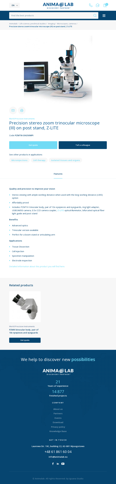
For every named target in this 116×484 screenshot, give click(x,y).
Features (58, 173)
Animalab (13, 23)
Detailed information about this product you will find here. (37, 266)
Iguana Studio (76, 478)
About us (58, 409)
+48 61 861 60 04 (58, 451)
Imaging (51, 23)
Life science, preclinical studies (33, 23)
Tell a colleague (83, 145)
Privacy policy (58, 426)
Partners (58, 413)
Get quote (33, 145)
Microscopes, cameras (66, 23)
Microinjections (19, 160)
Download (58, 422)
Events (58, 417)
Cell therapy (39, 160)
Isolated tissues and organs (65, 160)
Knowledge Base (58, 431)
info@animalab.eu (58, 456)
